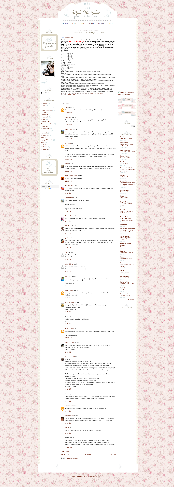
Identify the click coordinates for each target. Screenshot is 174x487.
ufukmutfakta (69, 406)
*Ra (66, 252)
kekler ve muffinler (46, 108)
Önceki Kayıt (112, 454)
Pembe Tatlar (69, 216)
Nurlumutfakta (124, 282)
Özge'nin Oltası (125, 150)
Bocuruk (122, 209)
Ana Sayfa (88, 454)
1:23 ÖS (68, 193)
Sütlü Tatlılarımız (46, 121)
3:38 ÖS (68, 259)
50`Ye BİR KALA (124, 197)
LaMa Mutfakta (124, 276)
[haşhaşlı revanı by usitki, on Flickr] (67, 37)
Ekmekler (43, 144)
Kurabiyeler (44, 103)
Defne (67, 163)
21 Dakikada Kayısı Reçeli (127, 151)
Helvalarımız (44, 149)
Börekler (43, 119)
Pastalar (43, 105)
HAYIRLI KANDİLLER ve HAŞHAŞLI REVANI (88, 33)
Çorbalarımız (44, 135)
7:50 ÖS (68, 433)
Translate (54, 189)
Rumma (122, 251)
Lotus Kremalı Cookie (126, 138)
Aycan (67, 107)
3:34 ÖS (68, 247)
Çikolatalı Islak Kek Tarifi (127, 295)
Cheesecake (44, 133)
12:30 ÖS (68, 181)
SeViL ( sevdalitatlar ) (71, 175)
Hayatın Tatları (69, 415)
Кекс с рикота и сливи (126, 258)
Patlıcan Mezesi (124, 247)
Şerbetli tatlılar (72, 94)
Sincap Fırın (124, 181)
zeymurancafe (69, 290)
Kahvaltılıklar (44, 114)
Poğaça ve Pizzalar (46, 110)
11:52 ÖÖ (68, 124)
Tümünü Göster (131, 299)
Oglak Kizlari (69, 197)
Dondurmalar (44, 147)
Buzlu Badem (124, 190)
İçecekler (43, 142)
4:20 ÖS (68, 324)
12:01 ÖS (68, 159)
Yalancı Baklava (124, 272)
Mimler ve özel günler (47, 124)
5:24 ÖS (68, 271)
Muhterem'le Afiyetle (126, 168)
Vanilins (122, 175)
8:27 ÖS (68, 411)
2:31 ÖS (68, 221)
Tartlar (42, 137)
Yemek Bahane (124, 236)
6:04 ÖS (68, 285)
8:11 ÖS (68, 401)
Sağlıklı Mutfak (124, 202)
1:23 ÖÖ (68, 352)
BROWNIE (123, 289)
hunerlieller (68, 117)
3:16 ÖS (68, 423)
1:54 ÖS (68, 211)
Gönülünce (68, 226)
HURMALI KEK (124, 177)
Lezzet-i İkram (124, 156)
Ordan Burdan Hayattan (127, 228)
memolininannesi (70, 342)
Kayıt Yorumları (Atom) (72, 458)
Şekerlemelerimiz (46, 131)
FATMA (67, 428)
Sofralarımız (44, 126)
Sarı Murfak (123, 162)
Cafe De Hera (124, 224)
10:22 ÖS (68, 338)
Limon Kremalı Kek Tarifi (127, 252)
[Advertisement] (126, 58)
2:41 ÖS (68, 233)
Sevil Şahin (68, 276)
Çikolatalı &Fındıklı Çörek (127, 283)
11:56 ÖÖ (68, 139)
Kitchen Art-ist (124, 263)
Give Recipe (124, 142)
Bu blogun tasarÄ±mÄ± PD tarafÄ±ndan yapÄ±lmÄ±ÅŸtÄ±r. (87, 476)
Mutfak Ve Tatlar (125, 217)
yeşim (67, 238)
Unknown (68, 143)
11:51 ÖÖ (68, 112)
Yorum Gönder (65, 451)
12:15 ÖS (68, 171)
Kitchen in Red (124, 294)
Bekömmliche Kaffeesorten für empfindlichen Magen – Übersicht (127, 184)
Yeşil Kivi (123, 288)
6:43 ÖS (68, 298)
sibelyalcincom (69, 264)
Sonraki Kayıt (65, 454)
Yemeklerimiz (44, 117)
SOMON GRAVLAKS (126, 157)
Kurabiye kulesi (124, 278)
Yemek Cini (123, 270)
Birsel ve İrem (124, 137)
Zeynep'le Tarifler (70, 302)
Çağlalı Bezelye (124, 192)
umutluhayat (68, 129)
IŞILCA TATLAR (70, 356)
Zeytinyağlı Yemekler (47, 140)
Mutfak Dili (123, 196)
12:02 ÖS (68, 447)
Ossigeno (123, 257)
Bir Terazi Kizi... (70, 185)
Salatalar (43, 112)
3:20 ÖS (68, 312)
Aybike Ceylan (69, 328)
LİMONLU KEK (124, 163)
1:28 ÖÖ (68, 389)
